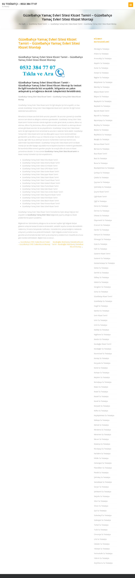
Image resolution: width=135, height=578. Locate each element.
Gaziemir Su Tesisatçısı (102, 258)
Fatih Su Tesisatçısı (100, 249)
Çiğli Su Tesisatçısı (100, 201)
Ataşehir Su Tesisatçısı (102, 63)
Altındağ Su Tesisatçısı (101, 49)
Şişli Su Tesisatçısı (100, 511)
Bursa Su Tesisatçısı (101, 163)
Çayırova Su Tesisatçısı (102, 182)
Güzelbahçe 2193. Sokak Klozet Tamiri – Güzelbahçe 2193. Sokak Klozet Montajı (34, 243)
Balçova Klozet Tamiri (101, 92)
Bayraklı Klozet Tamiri (101, 111)
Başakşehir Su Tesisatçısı (102, 101)
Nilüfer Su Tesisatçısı (101, 458)
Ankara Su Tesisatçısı (101, 54)
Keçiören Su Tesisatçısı (102, 377)
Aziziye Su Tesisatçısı (101, 73)
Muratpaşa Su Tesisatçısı (102, 449)
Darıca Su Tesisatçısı (101, 206)
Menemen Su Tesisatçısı (102, 434)
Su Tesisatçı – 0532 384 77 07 (19, 3)
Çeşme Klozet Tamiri (101, 192)
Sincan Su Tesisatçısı (101, 506)
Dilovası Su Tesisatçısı (101, 215)
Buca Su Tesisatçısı (100, 158)
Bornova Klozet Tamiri (101, 144)
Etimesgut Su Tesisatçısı (102, 239)
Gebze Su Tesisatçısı (101, 268)
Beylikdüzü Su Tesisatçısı (102, 135)
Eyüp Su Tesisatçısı (100, 244)
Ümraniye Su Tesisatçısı (102, 534)
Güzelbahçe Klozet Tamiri (38, 24)
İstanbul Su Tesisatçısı (101, 311)
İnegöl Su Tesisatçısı (101, 306)
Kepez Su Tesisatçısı (101, 387)
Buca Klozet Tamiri (100, 154)
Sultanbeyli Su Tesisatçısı (103, 515)
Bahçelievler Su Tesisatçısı (103, 82)
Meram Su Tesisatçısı (101, 439)
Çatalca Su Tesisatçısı (101, 177)
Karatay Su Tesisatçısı (101, 358)
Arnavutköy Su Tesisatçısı (103, 58)
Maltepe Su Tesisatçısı (101, 420)
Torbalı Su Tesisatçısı (101, 525)
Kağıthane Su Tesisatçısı (102, 334)
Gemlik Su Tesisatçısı (101, 273)
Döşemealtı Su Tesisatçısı (103, 220)
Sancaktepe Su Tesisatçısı (103, 482)
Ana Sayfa (22, 24)
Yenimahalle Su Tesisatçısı (103, 553)
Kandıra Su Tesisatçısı (101, 339)
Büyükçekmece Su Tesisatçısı (104, 168)
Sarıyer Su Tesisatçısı (101, 487)
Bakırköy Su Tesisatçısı (102, 87)
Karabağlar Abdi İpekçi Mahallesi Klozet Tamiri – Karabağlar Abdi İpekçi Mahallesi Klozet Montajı (67, 244)
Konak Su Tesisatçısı (101, 401)
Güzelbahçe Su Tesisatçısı (103, 301)
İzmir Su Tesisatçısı (100, 320)
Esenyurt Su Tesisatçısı (102, 234)
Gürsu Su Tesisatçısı (101, 292)
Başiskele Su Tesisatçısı (102, 106)
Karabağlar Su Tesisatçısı (102, 349)
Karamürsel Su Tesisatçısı (103, 353)
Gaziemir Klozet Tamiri (102, 254)
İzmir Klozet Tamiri (100, 315)
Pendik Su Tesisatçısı (101, 472)
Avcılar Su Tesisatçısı (101, 68)
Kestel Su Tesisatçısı (101, 392)
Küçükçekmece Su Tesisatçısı (104, 415)
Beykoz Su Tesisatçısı (101, 130)
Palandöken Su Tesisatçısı (103, 468)
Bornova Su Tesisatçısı (101, 149)
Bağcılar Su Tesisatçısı (101, 77)
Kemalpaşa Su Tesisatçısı (102, 382)
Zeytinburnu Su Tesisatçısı (103, 563)
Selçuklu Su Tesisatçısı (102, 496)
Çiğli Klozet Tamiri (100, 196)
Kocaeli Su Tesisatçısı (101, 396)
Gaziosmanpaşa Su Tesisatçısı (104, 263)
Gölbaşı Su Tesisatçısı (101, 277)
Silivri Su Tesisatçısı (101, 501)
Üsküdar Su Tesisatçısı (102, 544)
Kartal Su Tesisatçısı (101, 368)
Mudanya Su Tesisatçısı (102, 444)
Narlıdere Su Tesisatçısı (102, 453)
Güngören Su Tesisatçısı (102, 287)
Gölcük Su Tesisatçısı (101, 282)
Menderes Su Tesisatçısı (102, 430)
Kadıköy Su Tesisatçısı (101, 330)
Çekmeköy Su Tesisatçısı (102, 187)
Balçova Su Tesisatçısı (101, 96)
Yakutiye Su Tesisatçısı (102, 549)
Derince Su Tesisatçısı (101, 211)
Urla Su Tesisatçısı (100, 539)
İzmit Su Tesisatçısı (100, 325)
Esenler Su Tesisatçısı (101, 230)
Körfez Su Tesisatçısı (101, 411)
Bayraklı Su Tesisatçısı (101, 115)
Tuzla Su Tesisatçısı (100, 530)
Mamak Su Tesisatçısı (101, 425)
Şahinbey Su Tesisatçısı (102, 477)
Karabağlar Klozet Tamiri (102, 344)
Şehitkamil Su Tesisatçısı (102, 491)
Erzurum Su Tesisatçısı (102, 225)
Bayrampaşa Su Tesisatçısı (103, 120)
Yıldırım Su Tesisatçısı (101, 558)
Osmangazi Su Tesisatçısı (103, 463)
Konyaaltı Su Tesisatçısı (102, 406)
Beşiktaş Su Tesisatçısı (102, 125)
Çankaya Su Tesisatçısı (102, 173)
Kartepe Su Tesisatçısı (101, 372)
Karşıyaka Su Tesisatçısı (102, 363)
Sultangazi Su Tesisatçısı (102, 520)
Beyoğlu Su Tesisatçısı (101, 139)
